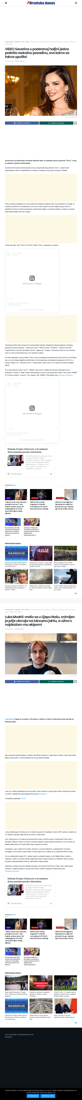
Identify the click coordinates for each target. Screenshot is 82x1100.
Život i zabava (19, 61)
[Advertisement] (41, 27)
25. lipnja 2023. (9, 61)
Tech (8, 498)
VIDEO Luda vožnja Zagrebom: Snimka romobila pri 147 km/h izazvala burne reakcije (39, 505)
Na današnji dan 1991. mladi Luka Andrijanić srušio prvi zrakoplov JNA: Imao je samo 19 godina (12, 531)
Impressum (8, 1037)
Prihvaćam (33, 1096)
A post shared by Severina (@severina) (32, 310)
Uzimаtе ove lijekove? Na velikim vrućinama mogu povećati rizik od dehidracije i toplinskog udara (31, 531)
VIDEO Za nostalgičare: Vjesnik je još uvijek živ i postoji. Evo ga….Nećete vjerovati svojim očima (64, 505)
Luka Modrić (9, 719)
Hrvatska (10, 524)
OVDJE (23, 798)
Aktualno (35, 498)
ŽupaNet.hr (43, 794)
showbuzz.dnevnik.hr (65, 375)
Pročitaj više (47, 1096)
